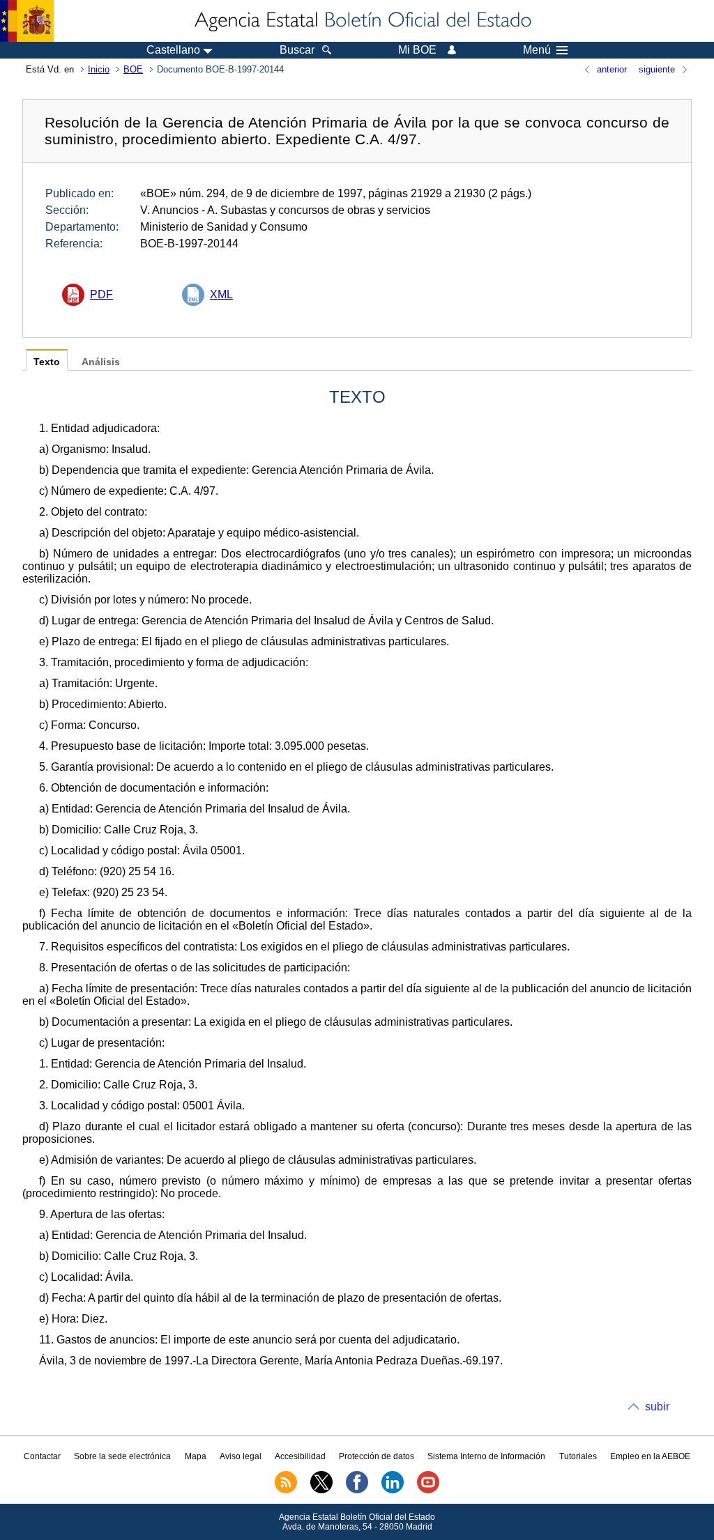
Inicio (98, 69)
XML (221, 294)
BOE (133, 69)
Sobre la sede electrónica (122, 1456)
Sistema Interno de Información (486, 1456)
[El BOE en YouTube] (428, 1490)
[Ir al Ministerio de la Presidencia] (27, 21)
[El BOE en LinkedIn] (392, 1490)
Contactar (42, 1456)
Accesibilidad (300, 1456)
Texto (46, 362)
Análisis (101, 362)
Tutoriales (578, 1456)
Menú (537, 50)
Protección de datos (376, 1456)
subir (657, 1406)
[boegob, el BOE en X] (321, 1490)
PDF (101, 294)
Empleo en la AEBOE (650, 1456)
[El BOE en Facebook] (357, 1490)
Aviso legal (240, 1456)
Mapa (195, 1456)
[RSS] (286, 1490)
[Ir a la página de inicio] (362, 21)
